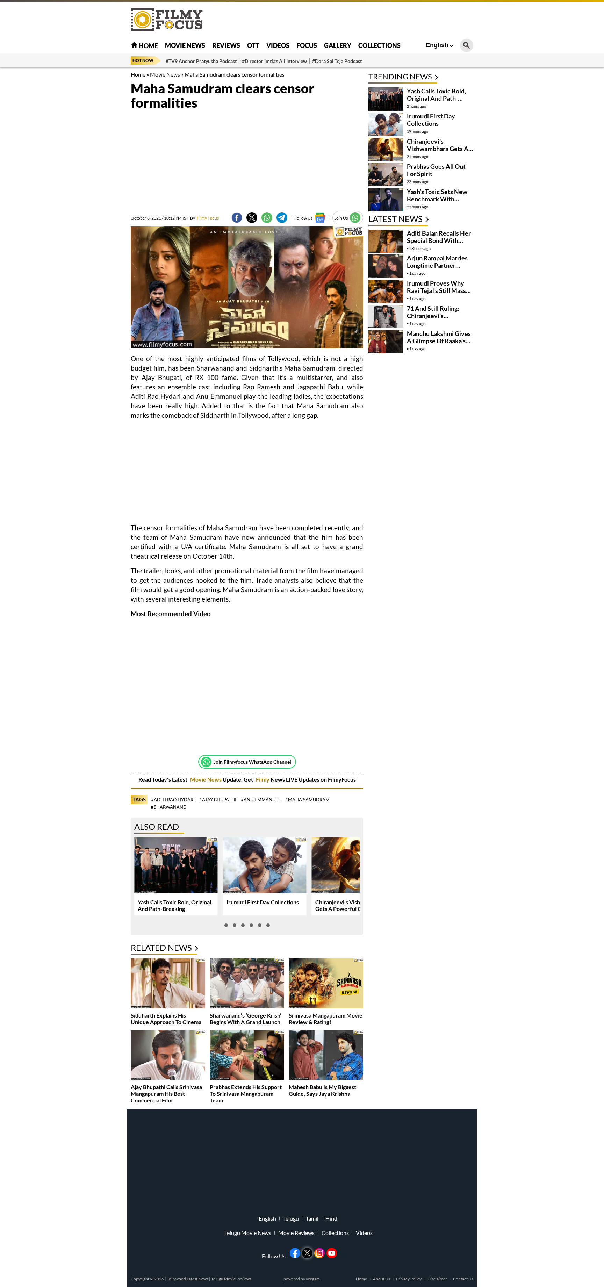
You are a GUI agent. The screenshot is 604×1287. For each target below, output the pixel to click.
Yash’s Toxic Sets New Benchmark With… (437, 195)
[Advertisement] (92, 175)
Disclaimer (437, 1278)
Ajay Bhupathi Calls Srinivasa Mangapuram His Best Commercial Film (166, 1093)
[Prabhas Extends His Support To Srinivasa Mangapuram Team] (247, 1056)
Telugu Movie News (247, 1233)
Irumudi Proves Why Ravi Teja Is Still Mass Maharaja (436, 290)
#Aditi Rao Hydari (173, 800)
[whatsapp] (266, 217)
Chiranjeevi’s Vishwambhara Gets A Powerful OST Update (351, 905)
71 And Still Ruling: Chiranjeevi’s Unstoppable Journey (436, 315)
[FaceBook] (236, 217)
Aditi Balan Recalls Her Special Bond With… (439, 236)
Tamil (312, 1218)
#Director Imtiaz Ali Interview (274, 61)
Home (148, 46)
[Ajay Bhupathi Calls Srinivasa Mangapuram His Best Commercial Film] (168, 1056)
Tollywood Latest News (188, 1278)
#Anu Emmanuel (261, 800)
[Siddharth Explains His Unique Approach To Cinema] (168, 984)
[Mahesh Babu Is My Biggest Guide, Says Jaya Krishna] (326, 1056)
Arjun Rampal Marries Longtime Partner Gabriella (437, 265)
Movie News (185, 45)
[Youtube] (331, 1253)
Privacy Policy (409, 1278)
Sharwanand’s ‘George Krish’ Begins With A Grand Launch (245, 1018)
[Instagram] (319, 1253)
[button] (226, 925)
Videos (277, 45)
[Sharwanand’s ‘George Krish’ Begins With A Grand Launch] (247, 984)
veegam (313, 1278)
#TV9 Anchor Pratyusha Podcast (201, 61)
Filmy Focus (204, 218)
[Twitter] (251, 217)
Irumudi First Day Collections (262, 902)
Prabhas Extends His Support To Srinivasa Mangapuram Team (246, 1093)
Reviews (226, 45)
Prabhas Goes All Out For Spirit (436, 170)
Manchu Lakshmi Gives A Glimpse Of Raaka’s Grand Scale (439, 341)
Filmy (263, 779)
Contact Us (463, 1278)
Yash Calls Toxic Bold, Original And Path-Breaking (174, 905)
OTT (253, 45)
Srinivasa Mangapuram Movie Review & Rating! (325, 1018)
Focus (306, 45)
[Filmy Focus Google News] (320, 217)
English (437, 45)
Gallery (337, 45)
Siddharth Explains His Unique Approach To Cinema (166, 1018)
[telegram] (281, 217)
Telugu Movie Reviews (231, 1278)
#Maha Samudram (307, 800)
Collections (379, 45)
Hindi (332, 1218)
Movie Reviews (296, 1233)
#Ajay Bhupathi (217, 800)
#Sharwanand (169, 807)
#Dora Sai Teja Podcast (337, 61)
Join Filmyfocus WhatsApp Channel (252, 762)
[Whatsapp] (206, 762)
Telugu (291, 1218)
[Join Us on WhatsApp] (355, 217)
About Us (381, 1278)
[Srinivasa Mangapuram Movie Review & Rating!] (326, 984)
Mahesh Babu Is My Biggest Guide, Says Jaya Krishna (322, 1090)
